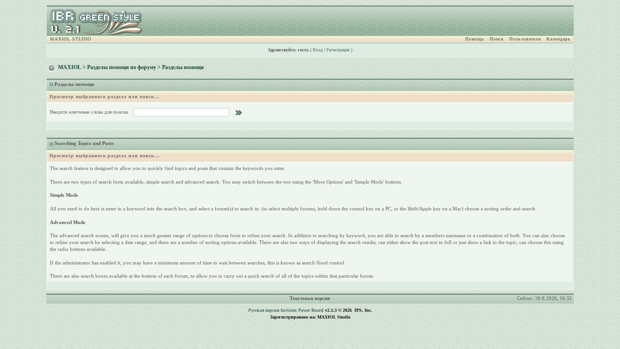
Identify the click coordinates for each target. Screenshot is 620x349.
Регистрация (337, 49)
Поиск (497, 38)
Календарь (558, 38)
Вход (318, 49)
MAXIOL (69, 67)
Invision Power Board (302, 310)
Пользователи (525, 38)
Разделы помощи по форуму (121, 67)
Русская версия (263, 310)
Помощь (474, 38)
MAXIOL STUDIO (70, 38)
